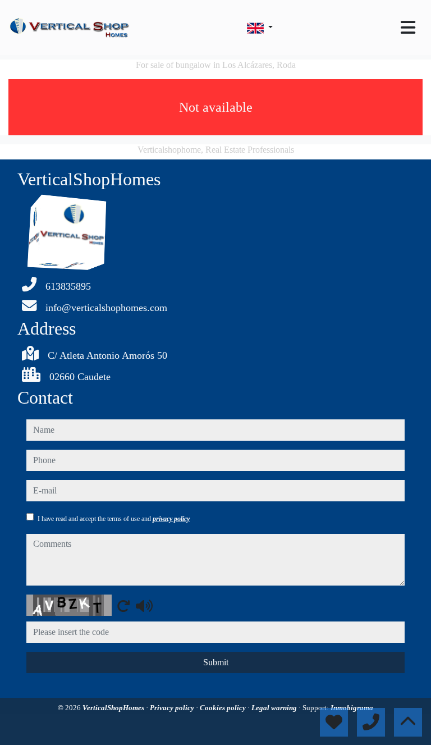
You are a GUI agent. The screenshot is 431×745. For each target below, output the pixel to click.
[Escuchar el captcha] (144, 606)
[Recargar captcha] (123, 606)
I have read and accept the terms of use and (114, 519)
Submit (215, 662)
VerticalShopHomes (114, 707)
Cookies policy (223, 707)
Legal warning (275, 707)
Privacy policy (173, 707)
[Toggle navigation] (408, 27)
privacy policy (171, 519)
